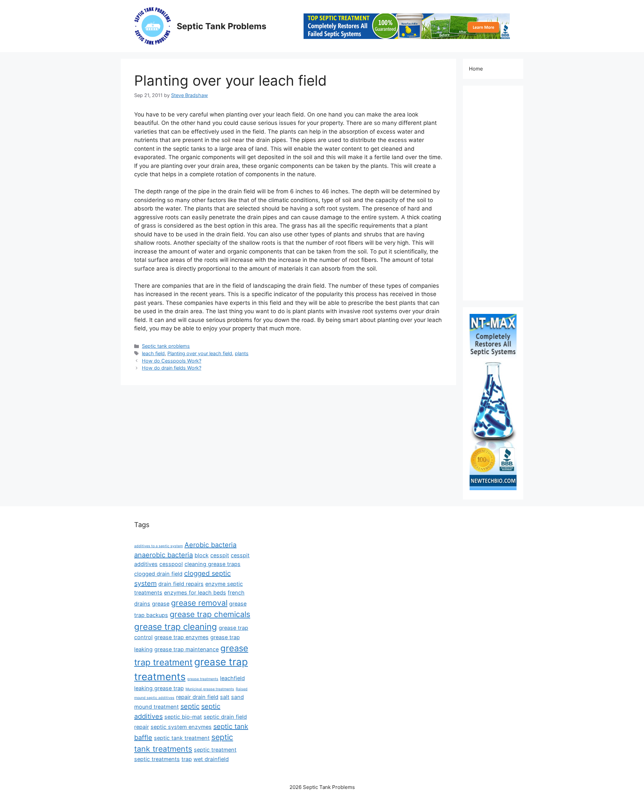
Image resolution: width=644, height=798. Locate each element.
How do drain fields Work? (171, 368)
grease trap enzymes (181, 637)
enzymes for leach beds (195, 592)
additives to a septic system (158, 546)
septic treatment (215, 749)
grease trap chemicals (210, 614)
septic (190, 706)
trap (186, 759)
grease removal (199, 603)
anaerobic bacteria (163, 555)
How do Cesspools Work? (171, 361)
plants (242, 353)
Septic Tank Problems (221, 26)
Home (476, 68)
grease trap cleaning (175, 626)
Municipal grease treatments (209, 689)
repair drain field (197, 697)
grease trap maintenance (186, 649)
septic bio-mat (183, 716)
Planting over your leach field (199, 353)
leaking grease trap (159, 688)
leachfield (232, 678)
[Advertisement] (493, 193)
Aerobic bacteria (210, 545)
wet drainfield (211, 759)
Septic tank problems (166, 346)
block (202, 555)
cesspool (171, 564)
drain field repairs (181, 583)
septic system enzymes (181, 726)
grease (160, 603)
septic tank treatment (182, 738)
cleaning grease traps (212, 564)
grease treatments (202, 679)
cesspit (219, 555)
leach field (153, 353)
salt (224, 697)
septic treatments (157, 759)
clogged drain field (158, 573)
